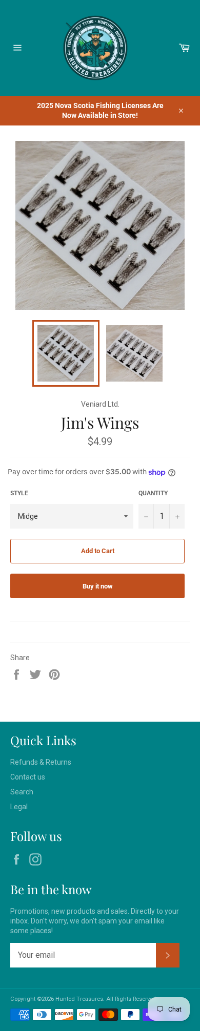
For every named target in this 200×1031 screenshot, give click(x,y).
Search (21, 792)
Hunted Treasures (79, 999)
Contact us (27, 777)
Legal (19, 807)
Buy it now (98, 586)
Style (19, 493)
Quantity (153, 493)
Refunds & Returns (40, 762)
